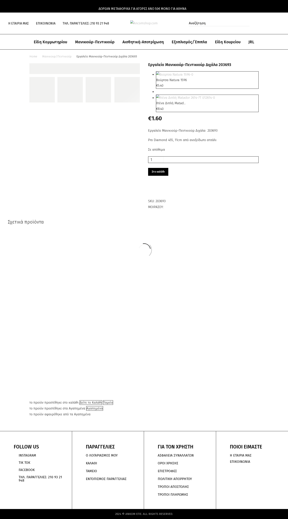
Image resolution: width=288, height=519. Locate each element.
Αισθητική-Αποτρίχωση (143, 42)
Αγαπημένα (94, 408)
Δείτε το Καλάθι (91, 402)
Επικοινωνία (45, 23)
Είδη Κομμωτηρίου (50, 42)
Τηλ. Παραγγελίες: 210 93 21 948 (85, 23)
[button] (245, 23)
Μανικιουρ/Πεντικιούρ (57, 56)
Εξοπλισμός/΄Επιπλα (189, 42)
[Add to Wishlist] (152, 189)
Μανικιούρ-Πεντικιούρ (95, 42)
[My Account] (261, 23)
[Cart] (278, 23)
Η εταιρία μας (18, 23)
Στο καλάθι (158, 171)
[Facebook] (167, 205)
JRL (251, 42)
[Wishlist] (270, 23)
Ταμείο (108, 402)
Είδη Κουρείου (228, 42)
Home (33, 56)
